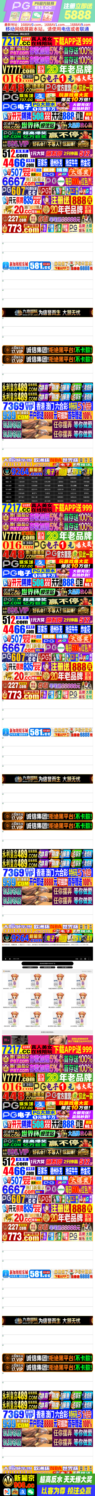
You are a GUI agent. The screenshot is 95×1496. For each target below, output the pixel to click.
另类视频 (86, 482)
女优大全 (73, 493)
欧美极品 (73, 478)
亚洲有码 (60, 478)
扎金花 (73, 489)
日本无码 (47, 478)
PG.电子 (65, 967)
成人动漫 (86, 478)
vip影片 (30, 967)
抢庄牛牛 (34, 489)
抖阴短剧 (73, 501)
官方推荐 (9, 489)
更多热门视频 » (87, 971)
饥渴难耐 (34, 485)
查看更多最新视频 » (47, 1032)
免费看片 (9, 501)
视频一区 (9, 478)
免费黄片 (47, 497)
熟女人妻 (34, 497)
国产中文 (21, 501)
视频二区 (9, 482)
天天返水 (86, 489)
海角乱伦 (73, 497)
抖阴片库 (9, 497)
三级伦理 (21, 482)
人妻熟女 (60, 482)
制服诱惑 (86, 497)
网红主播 (34, 478)
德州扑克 (47, 489)
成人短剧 (47, 501)
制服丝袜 (73, 482)
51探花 (47, 493)
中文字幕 (34, 482)
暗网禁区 (60, 497)
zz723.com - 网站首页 (18, 34)
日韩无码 (86, 501)
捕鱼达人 (21, 489)
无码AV (8, 493)
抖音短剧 (21, 493)
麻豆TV (34, 493)
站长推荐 (9, 485)
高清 (77, 959)
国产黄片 (21, 497)
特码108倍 (47, 967)
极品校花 (60, 501)
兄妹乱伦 (34, 501)
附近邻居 (21, 485)
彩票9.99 (60, 489)
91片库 (60, 493)
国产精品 (21, 478)
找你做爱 (47, 485)
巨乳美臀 (47, 482)
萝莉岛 (86, 493)
